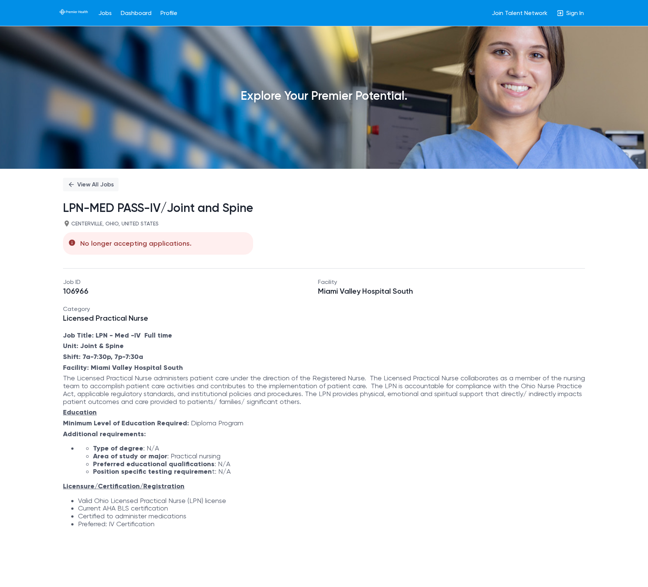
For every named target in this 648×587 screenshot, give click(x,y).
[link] (74, 12)
